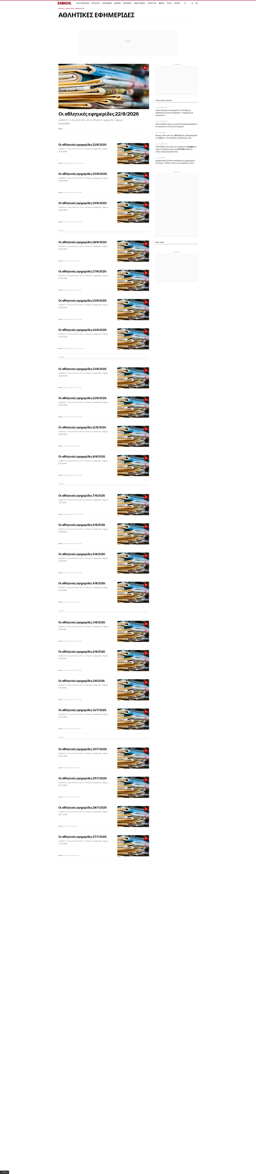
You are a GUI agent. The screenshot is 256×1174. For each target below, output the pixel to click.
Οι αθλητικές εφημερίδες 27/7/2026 (82, 836)
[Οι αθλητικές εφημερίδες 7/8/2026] (133, 504)
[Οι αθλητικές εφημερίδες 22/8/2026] (103, 87)
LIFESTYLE (152, 3)
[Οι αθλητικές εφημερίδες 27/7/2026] (133, 845)
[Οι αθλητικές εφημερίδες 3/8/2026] (133, 631)
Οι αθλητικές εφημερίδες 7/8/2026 (81, 495)
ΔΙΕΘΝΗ (117, 3)
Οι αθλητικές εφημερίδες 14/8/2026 (82, 330)
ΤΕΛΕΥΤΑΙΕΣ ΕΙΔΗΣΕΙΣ (164, 100)
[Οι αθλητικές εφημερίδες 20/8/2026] (133, 182)
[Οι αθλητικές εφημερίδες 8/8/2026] (133, 465)
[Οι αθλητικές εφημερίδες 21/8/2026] (133, 153)
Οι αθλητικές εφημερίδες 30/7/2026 (82, 749)
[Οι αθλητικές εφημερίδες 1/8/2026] (133, 689)
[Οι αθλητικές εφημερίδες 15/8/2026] (133, 309)
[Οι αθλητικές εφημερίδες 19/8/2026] (133, 212)
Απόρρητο (5, 1172)
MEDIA (161, 3)
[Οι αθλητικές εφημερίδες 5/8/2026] (133, 563)
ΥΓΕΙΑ (169, 3)
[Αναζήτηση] (192, 3)
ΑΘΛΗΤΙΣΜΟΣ (139, 3)
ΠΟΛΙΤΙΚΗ (96, 3)
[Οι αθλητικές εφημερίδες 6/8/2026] (133, 533)
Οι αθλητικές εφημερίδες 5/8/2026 (81, 554)
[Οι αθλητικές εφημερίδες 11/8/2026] (133, 436)
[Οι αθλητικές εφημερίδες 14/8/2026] (133, 338)
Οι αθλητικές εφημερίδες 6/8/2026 (81, 525)
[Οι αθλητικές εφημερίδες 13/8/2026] (133, 378)
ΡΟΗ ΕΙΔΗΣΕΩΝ (82, 3)
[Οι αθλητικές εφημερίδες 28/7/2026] (133, 816)
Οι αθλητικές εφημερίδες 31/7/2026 (82, 710)
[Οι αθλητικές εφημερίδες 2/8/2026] (133, 660)
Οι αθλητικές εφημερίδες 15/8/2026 (82, 300)
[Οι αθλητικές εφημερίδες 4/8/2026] (133, 592)
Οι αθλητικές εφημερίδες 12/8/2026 (82, 398)
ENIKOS (65, 3)
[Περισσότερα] (185, 3)
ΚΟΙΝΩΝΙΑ (127, 3)
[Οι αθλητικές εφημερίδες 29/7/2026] (133, 787)
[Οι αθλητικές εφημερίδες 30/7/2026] (133, 758)
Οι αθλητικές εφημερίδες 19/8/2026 (82, 203)
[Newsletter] (196, 3)
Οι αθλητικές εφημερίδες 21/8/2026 (82, 144)
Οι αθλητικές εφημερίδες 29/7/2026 (82, 778)
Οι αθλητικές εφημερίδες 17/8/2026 (82, 271)
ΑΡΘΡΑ (177, 3)
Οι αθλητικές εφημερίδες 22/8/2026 (98, 114)
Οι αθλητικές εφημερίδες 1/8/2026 (81, 681)
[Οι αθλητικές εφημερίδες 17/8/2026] (133, 280)
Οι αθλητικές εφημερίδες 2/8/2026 (81, 651)
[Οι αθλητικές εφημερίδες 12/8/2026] (133, 407)
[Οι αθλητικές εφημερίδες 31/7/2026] (133, 719)
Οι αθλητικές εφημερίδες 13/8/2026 (82, 369)
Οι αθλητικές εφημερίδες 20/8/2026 (82, 174)
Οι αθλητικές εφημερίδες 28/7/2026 (82, 807)
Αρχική (61, 8)
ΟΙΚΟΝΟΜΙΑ (107, 3)
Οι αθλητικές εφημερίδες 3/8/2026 (81, 622)
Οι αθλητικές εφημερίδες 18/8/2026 (82, 242)
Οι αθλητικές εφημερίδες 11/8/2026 (82, 427)
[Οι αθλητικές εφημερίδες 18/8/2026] (133, 251)
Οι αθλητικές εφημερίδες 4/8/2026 (81, 583)
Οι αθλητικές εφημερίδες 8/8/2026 (81, 456)
